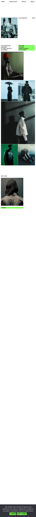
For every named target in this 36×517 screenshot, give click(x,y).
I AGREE (12, 513)
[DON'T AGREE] (33, 511)
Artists (24, 1)
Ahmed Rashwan (23, 48)
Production (13, 1)
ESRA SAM (21, 45)
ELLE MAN (21, 47)
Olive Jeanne (22, 50)
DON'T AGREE (21, 513)
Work (3, 1)
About (33, 1)
